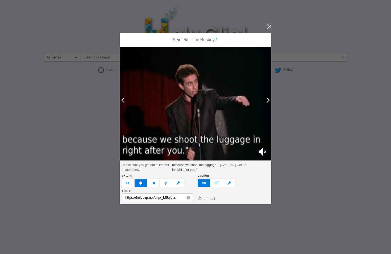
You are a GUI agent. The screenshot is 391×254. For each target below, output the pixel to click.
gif (205, 199)
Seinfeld (180, 39)
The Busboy (203, 39)
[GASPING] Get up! (233, 165)
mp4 (212, 199)
